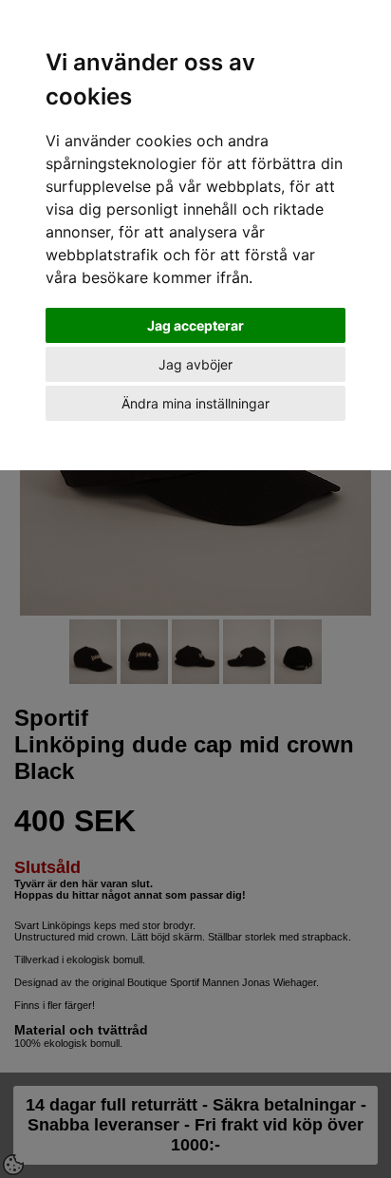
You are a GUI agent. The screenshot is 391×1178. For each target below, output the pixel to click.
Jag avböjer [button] (195, 364)
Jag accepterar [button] (195, 325)
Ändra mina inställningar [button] (195, 403)
